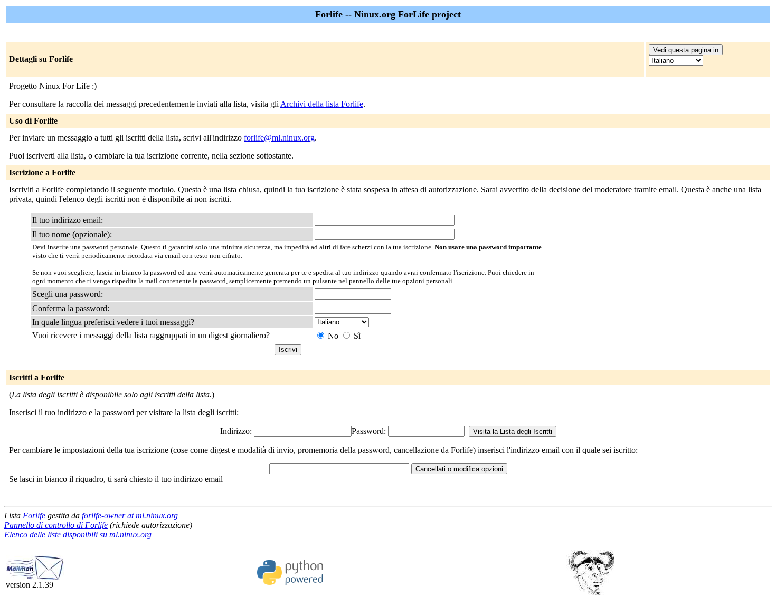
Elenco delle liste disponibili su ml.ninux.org (78, 534)
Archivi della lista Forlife (321, 103)
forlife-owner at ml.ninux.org (130, 515)
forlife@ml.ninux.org (279, 137)
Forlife (34, 515)
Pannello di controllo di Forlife (56, 524)
